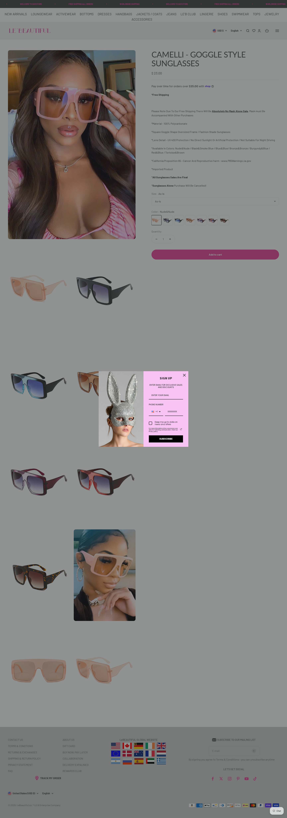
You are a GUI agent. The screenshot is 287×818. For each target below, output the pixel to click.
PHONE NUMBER (156, 404)
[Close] (184, 375)
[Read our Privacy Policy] (181, 429)
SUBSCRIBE (166, 438)
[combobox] (156, 412)
